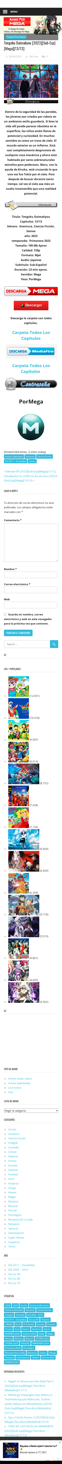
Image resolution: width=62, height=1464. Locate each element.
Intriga (12, 1188)
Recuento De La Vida (20, 1219)
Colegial (13, 1142)
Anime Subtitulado (14, 456)
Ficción (8, 1329)
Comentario (13, 520)
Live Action (14, 1087)
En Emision (28, 1324)
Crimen (12, 1152)
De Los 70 (14, 1283)
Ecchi (18, 1324)
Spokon (35, 1357)
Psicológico (15, 1215)
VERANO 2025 (12, 1362)
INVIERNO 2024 (12, 1333)
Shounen (9, 1357)
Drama (12, 1160)
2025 (15, 1305)
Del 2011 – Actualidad (15, 461)
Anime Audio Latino (20, 1078)
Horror (47, 1329)
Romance (13, 1224)
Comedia (13, 1147)
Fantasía (13, 1174)
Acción (12, 1129)
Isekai (41, 1333)
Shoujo (52, 1352)
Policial (12, 1210)
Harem (12, 1192)
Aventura (30, 456)
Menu (14, 11)
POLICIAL (25, 1343)
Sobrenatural (16, 1233)
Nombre (10, 569)
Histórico (13, 1183)
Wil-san (34, 56)
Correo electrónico (17, 584)
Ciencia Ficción (44, 456)
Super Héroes (16, 1237)
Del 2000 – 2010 (18, 1269)
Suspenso (14, 1242)
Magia (12, 1197)
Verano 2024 (48, 1357)
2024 (7, 1305)
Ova (10, 1092)
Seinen (32, 461)
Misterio (13, 1201)
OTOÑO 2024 (42, 1338)
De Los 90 (14, 1274)
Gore (11, 1179)
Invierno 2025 (29, 1333)
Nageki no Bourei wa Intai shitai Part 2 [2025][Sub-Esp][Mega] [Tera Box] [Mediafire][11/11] (29, 1386)
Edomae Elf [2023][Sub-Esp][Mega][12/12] (31, 471)
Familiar (13, 1170)
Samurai (13, 1228)
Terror (12, 1246)
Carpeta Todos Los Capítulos (31, 368)
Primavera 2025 (12, 1348)
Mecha (8, 1338)
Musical (12, 1206)
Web (7, 599)
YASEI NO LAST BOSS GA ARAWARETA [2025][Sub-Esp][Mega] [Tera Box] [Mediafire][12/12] (29, 1431)
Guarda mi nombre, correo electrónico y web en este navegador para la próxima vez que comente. (28, 619)
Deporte (13, 1156)
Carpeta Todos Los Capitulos (31, 335)
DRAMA (9, 1324)
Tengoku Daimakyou (16, 36)
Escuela (12, 1165)
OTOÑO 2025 (11, 1343)
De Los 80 (14, 1278)
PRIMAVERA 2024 (40, 1343)
